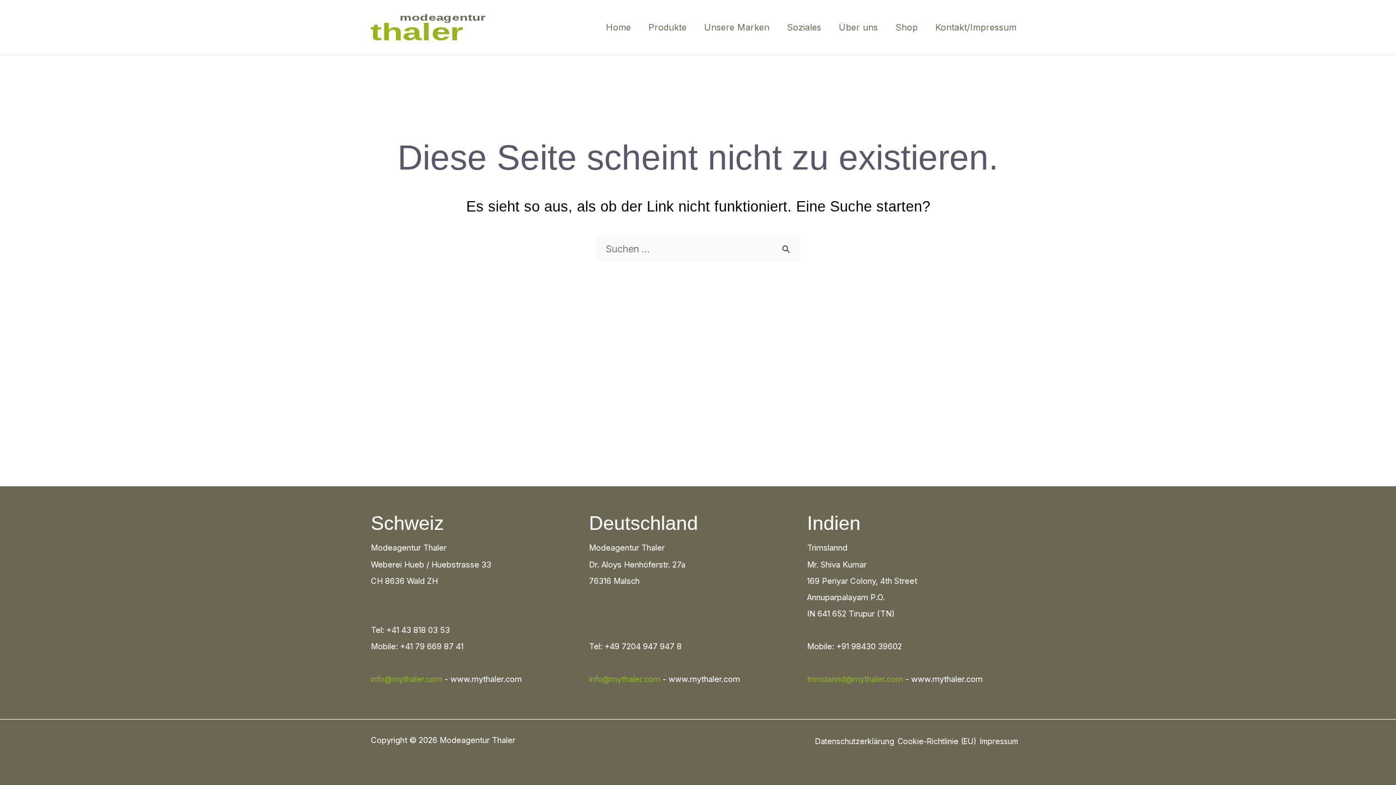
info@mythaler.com (406, 679)
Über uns (858, 27)
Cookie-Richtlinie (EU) (937, 741)
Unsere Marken (736, 27)
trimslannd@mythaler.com (855, 679)
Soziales (804, 27)
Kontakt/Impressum (975, 27)
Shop (906, 27)
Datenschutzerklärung (854, 741)
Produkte (667, 27)
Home (618, 27)
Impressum (999, 741)
